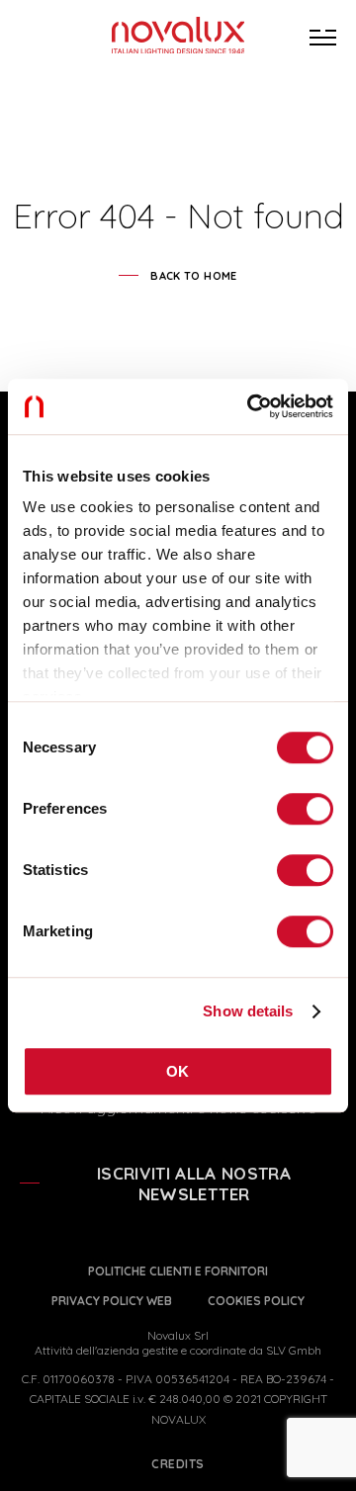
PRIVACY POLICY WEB (111, 1300)
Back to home (193, 276)
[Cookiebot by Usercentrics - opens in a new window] (251, 406)
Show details (248, 1011)
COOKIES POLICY (256, 1300)
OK (178, 1071)
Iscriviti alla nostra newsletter (194, 1183)
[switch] (305, 809)
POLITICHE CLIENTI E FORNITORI (178, 1271)
